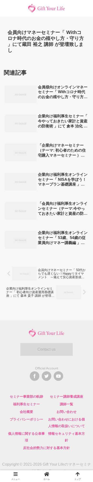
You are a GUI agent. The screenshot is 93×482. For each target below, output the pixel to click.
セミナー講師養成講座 (66, 396)
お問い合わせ (67, 412)
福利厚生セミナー (26, 404)
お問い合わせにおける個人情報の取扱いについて (66, 422)
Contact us (46, 349)
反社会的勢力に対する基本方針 (46, 448)
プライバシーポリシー (26, 419)
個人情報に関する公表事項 (26, 437)
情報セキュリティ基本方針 (66, 437)
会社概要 (26, 412)
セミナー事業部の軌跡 (26, 396)
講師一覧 (66, 404)
